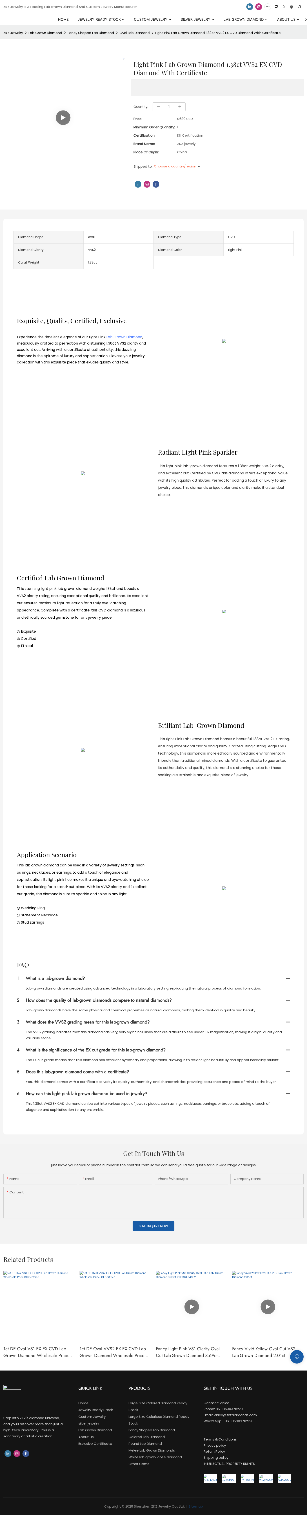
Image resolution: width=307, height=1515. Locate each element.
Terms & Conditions (220, 1439)
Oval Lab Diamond (135, 32)
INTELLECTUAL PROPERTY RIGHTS (229, 1463)
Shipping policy (216, 1457)
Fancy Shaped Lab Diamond (91, 32)
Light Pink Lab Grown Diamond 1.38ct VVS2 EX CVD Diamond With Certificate (218, 32)
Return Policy (214, 1451)
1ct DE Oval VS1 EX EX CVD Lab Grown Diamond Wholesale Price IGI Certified (35, 1352)
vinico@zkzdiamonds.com (235, 1415)
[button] (306, 19)
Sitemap (195, 1506)
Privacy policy (215, 1445)
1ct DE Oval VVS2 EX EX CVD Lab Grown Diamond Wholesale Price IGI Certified (113, 1352)
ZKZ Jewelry (13, 32)
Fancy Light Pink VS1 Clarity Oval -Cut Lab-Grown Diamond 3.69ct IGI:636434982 (189, 1352)
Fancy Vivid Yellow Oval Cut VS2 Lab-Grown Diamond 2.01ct (263, 1352)
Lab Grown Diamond (45, 32)
